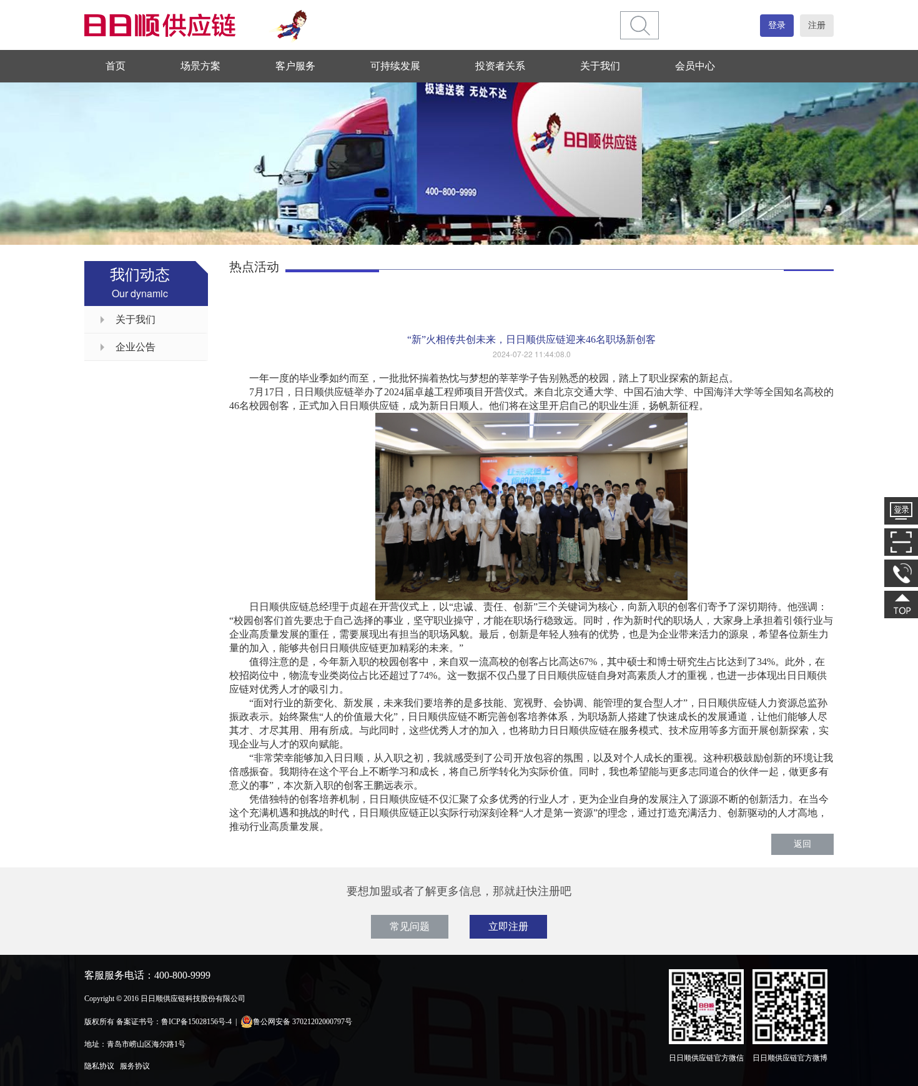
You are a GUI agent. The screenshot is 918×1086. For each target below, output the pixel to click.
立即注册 (508, 926)
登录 (777, 25)
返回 (802, 844)
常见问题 (410, 926)
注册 (817, 25)
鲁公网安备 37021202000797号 (302, 1021)
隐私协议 (99, 1066)
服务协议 (135, 1066)
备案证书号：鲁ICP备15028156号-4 (174, 1021)
